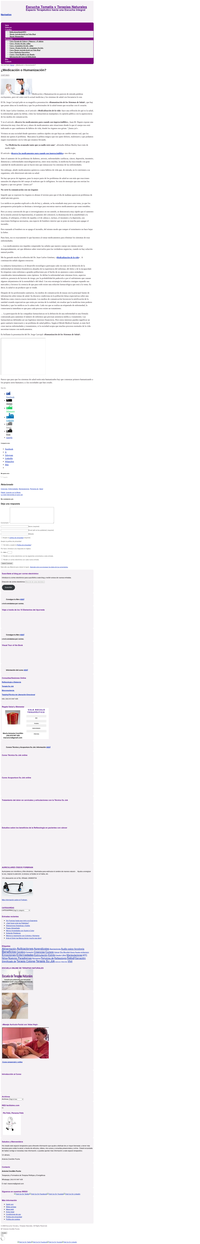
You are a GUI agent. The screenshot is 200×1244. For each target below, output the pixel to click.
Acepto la (16, 538)
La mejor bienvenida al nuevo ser (12, 495)
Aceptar (4, 1233)
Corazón (29, 952)
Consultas (8, 29)
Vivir (70, 961)
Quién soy (8, 27)
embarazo (85, 952)
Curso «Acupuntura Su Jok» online (21, 46)
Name (33, 526)
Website (31, 534)
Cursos (49, 952)
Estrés (51, 955)
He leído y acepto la (17, 545)
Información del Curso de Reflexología (23, 56)
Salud (41, 489)
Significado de (9, 961)
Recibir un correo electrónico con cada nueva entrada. (21, 560)
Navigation (6, 14)
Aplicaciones (25, 948)
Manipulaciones (24, 489)
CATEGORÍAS (7, 910)
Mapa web (10, 1209)
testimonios (58, 961)
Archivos (5, 1099)
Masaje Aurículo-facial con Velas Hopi (23, 34)
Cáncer (57, 952)
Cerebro (20, 952)
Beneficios (9, 951)
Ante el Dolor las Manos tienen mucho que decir (23, 938)
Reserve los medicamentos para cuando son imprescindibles (37, 153)
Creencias (4, 489)
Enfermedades (13, 489)
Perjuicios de (34, 489)
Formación (8, 39)
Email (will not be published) (41, 530)
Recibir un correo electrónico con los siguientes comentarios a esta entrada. (28, 556)
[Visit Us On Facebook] (38, 1194)
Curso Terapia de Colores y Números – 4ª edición (26, 41)
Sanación (80, 958)
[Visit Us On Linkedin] (72, 1194)
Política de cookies (13, 1219)
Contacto (8, 61)
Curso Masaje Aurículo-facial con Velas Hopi (25, 50)
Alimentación (9, 948)
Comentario (5, 523)
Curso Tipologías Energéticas (20, 52)
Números (36, 958)
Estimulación (41, 955)
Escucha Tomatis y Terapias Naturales (56, 6)
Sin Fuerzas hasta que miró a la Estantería (21, 920)
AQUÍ (22, 599)
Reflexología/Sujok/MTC (18, 32)
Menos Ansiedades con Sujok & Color (20, 930)
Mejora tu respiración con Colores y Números (22, 935)
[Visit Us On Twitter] (21, 1194)
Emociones (9, 955)
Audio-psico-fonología (72, 948)
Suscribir (8, 587)
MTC (85, 955)
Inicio (7, 25)
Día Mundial (65, 952)
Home (12, 65)
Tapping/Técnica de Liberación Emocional (18, 694)
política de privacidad (16, 538)
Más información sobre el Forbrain (15, 900)
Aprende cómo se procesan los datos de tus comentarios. (49, 567)
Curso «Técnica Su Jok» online (20, 43)
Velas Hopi (64, 962)
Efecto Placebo (75, 952)
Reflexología (60, 958)
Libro (64, 955)
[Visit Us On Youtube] (55, 1194)
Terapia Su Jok (45, 961)
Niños (5, 958)
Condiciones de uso (13, 1214)
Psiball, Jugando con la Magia (11, 492)
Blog (6, 59)
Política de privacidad (24, 545)
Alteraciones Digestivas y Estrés (18, 925)
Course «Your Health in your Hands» (22, 54)
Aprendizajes (41, 948)
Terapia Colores (26, 961)
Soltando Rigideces (13, 933)
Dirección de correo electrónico (13, 582)
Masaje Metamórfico (17, 36)
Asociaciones (55, 948)
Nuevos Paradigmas (20, 958)
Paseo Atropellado (13, 928)
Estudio (58, 955)
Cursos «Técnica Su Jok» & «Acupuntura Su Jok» (27, 48)
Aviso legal (10, 1212)
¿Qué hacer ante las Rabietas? (17, 923)
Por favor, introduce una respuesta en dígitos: (16, 549)
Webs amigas (11, 1207)
